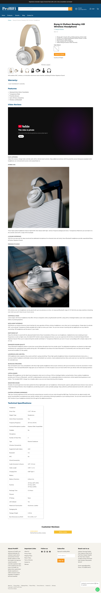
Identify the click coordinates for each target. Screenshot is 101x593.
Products (9, 15)
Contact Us (30, 15)
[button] (10, 70)
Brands (17, 15)
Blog (23, 15)
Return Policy (27, 558)
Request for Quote (59, 54)
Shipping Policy (28, 555)
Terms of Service (28, 560)
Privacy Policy (27, 553)
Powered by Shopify (12, 588)
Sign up (61, 560)
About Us (26, 551)
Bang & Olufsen (59, 29)
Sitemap (26, 564)
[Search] (70, 9)
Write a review (63, 532)
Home (3, 15)
